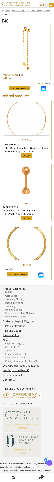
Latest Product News (16, 357)
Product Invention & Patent (19, 361)
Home (7, 10)
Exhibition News (13, 354)
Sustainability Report (15, 326)
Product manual (12, 375)
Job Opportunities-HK (16, 370)
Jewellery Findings (20, 10)
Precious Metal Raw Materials (20, 313)
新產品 (8, 292)
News (6, 340)
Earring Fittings (35, 10)
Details (27, 155)
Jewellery (10, 306)
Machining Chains (14, 302)
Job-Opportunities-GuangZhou (21, 365)
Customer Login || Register (18, 321)
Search (13, 478)
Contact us (9, 379)
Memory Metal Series (16, 316)
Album (8, 350)
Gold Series (11, 295)
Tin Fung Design (12, 330)
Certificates (11, 347)
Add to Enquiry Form (20, 88)
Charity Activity (13, 343)
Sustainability (11, 335)
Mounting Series (13, 309)
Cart (35, 476)
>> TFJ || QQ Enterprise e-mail (17, 403)
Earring (47, 10)
